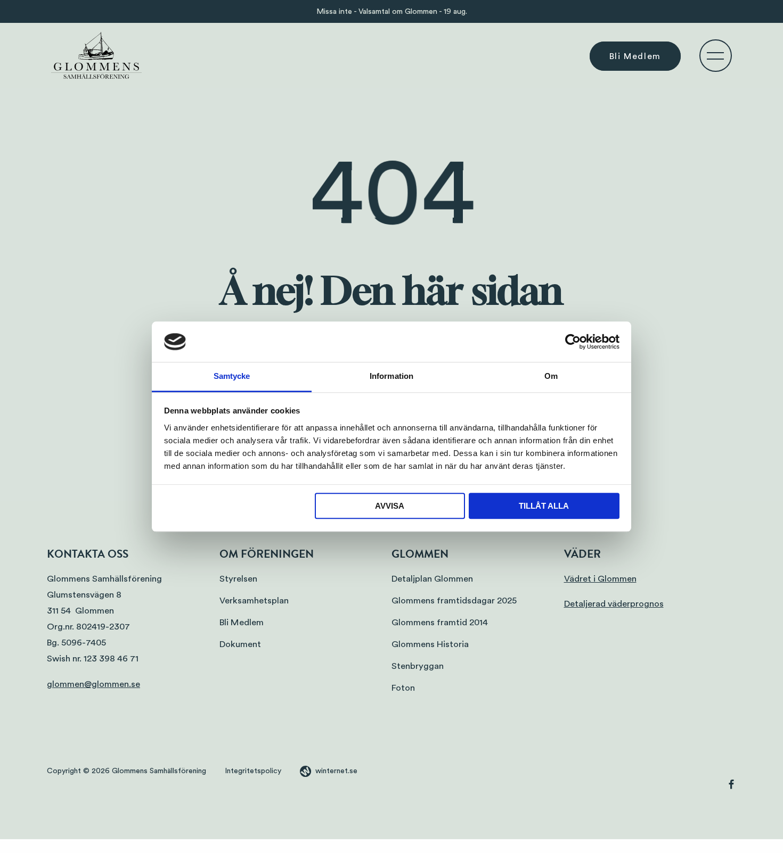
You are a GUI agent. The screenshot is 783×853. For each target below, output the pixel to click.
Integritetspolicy (253, 771)
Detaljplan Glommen (432, 578)
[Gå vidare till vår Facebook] (731, 786)
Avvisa (389, 506)
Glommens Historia (430, 644)
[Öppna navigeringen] (715, 55)
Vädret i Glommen (600, 578)
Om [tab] (551, 376)
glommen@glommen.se (93, 684)
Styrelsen (238, 578)
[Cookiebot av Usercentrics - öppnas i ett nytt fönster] (572, 342)
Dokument (240, 644)
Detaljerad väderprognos (614, 603)
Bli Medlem (635, 56)
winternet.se (336, 771)
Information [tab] (391, 376)
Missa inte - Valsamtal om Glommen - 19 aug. (391, 11)
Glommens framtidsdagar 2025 (454, 600)
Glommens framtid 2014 (439, 622)
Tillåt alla (544, 506)
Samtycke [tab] (232, 376)
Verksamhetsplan (254, 600)
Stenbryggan (417, 665)
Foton (403, 687)
